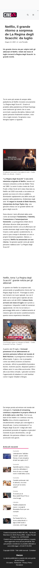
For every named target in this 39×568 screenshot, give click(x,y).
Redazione (17, 562)
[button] (27, 15)
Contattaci (32, 550)
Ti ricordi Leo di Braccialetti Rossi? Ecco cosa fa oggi (21, 496)
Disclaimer (19, 565)
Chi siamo (9, 562)
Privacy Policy (27, 562)
